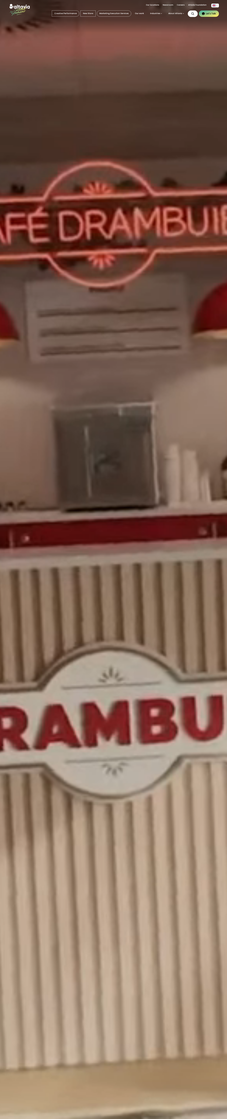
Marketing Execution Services (114, 13)
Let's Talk (211, 13)
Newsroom (168, 5)
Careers (181, 5)
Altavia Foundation (197, 5)
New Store (88, 13)
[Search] (193, 13)
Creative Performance (65, 13)
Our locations (152, 5)
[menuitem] (215, 5)
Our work (139, 13)
